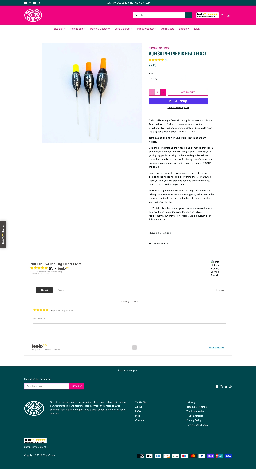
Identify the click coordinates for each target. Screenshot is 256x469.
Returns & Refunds (196, 406)
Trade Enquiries (194, 415)
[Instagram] (30, 2)
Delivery (190, 402)
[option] (92, 93)
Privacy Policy (193, 420)
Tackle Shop (141, 402)
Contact (139, 420)
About (138, 406)
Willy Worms (49, 455)
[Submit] (188, 15)
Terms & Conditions (197, 424)
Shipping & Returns (160, 232)
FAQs (138, 411)
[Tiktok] (39, 2)
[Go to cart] (228, 15)
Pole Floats (163, 47)
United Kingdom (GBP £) (35, 447)
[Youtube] (34, 2)
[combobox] (159, 15)
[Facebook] (25, 2)
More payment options (178, 107)
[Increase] (163, 92)
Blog (137, 415)
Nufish (152, 47)
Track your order (195, 411)
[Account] (222, 15)
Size (151, 73)
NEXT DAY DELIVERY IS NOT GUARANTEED (128, 2)
